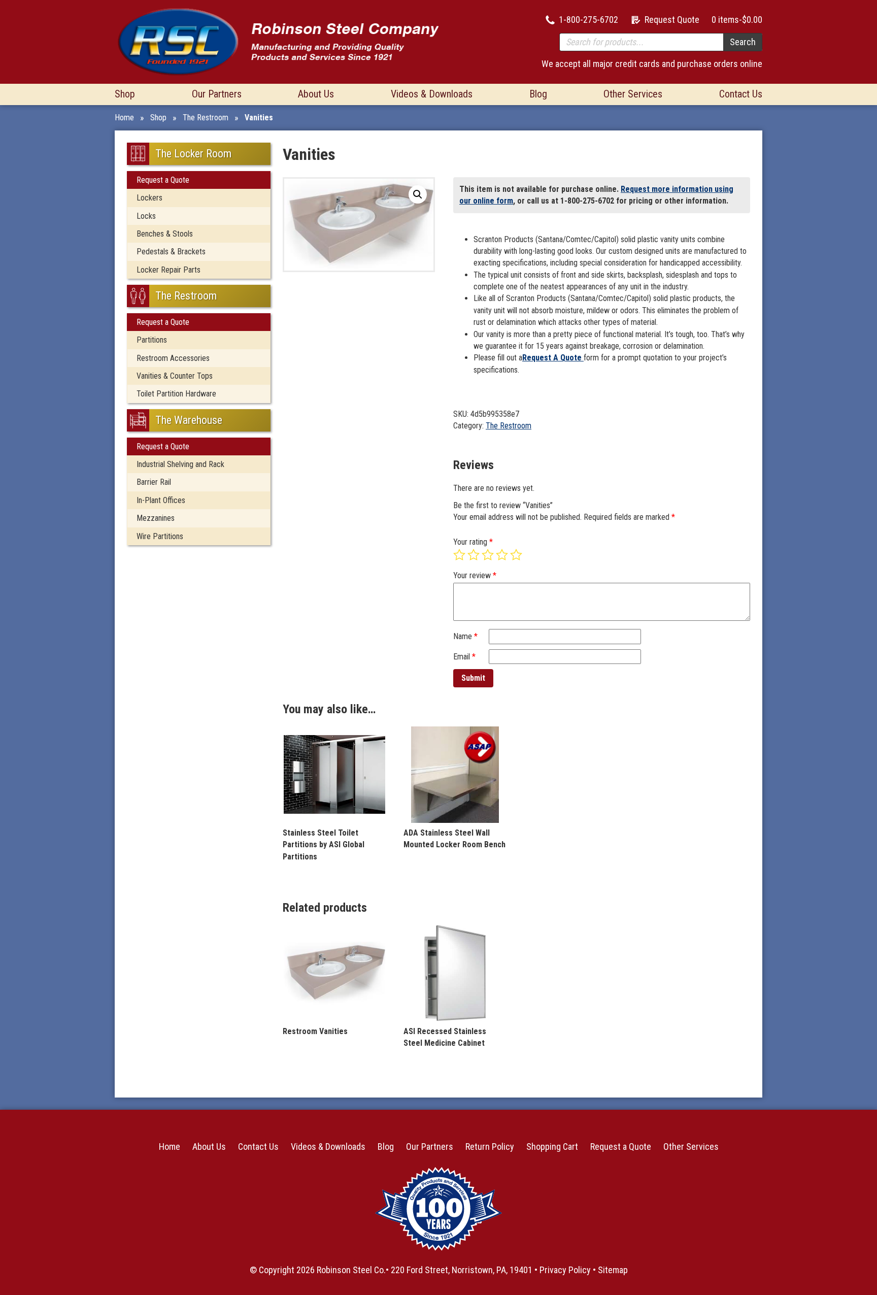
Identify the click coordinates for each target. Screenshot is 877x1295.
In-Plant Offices (161, 500)
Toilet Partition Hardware (176, 394)
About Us (316, 94)
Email (464, 656)
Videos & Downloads (432, 94)
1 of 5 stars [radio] (459, 555)
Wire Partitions (160, 536)
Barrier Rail (154, 482)
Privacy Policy (565, 1270)
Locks (146, 216)
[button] (418, 194)
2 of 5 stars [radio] (473, 555)
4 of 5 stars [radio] (502, 555)
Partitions (152, 340)
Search (743, 42)
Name (465, 636)
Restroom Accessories (173, 358)
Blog (538, 94)
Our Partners (217, 94)
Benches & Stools (165, 234)
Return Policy (489, 1146)
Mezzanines (156, 518)
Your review (474, 575)
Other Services (632, 94)
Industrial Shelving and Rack (180, 464)
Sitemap (613, 1270)
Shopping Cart (552, 1146)
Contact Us (740, 94)
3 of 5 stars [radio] (488, 555)
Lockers (149, 198)
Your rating (473, 542)
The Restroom (205, 117)
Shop (125, 94)
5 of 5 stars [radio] (516, 555)
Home (124, 117)
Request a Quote (163, 180)
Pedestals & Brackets (171, 251)
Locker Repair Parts (168, 270)
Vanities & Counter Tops (175, 376)
